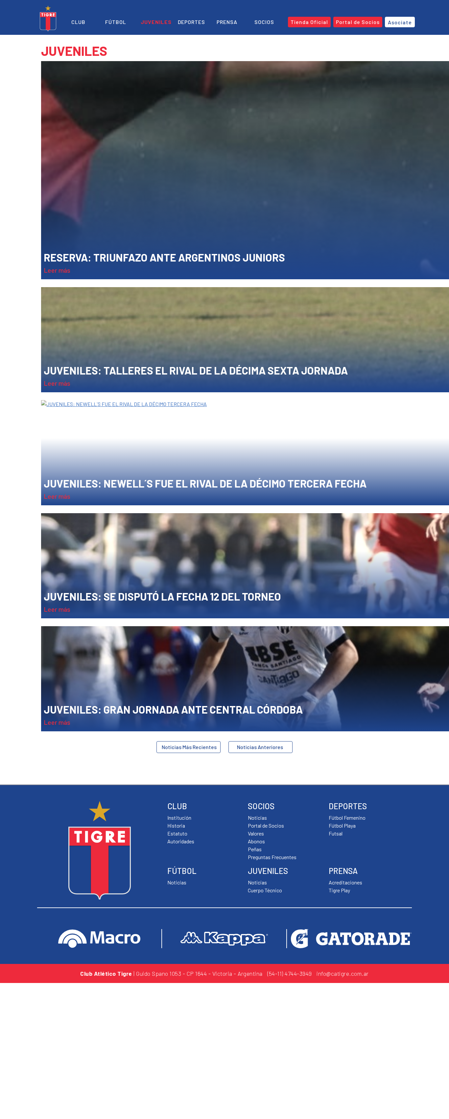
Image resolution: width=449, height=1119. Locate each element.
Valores (256, 833)
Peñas (255, 849)
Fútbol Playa (342, 825)
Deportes (191, 22)
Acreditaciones (345, 882)
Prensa (227, 22)
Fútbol (115, 22)
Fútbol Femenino (347, 817)
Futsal (336, 833)
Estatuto (177, 833)
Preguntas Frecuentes (272, 857)
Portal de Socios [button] (358, 22)
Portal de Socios (266, 825)
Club (78, 22)
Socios (264, 22)
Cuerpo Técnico (265, 890)
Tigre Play (339, 890)
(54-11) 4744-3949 (289, 973)
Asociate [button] (400, 22)
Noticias (176, 882)
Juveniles (156, 22)
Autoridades (180, 841)
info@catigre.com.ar (343, 973)
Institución (179, 817)
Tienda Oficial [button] (309, 22)
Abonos (256, 841)
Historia (176, 825)
